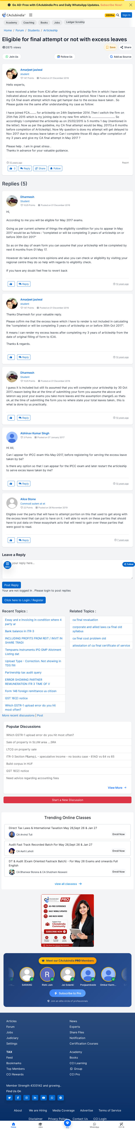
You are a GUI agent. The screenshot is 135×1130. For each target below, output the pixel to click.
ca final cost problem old (89, 638)
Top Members (15, 1068)
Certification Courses (84, 1043)
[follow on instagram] (26, 1097)
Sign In (126, 14)
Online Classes (67, 817)
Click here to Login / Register (23, 600)
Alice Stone (28, 499)
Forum (10, 1026)
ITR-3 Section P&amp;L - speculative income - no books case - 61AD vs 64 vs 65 (60, 756)
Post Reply (11, 585)
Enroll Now (118, 834)
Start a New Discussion (67, 800)
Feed (9, 1057)
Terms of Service (110, 1110)
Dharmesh (27, 197)
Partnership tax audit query (23, 672)
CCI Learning (78, 1063)
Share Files (77, 1032)
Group (77, 1068)
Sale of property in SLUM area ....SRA (31, 742)
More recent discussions (18, 715)
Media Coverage (64, 1110)
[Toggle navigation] (30, 15)
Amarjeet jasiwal (31, 69)
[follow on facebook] (18, 1097)
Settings (11, 1043)
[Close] (131, 5)
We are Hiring (38, 1110)
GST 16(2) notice (16, 698)
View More (115, 787)
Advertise (86, 1110)
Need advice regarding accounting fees (32, 778)
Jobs (57, 22)
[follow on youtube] (43, 1097)
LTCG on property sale (21, 749)
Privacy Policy (57, 1119)
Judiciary (12, 1038)
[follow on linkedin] (35, 1097)
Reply (26, 168)
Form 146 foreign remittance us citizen (30, 691)
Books (44, 22)
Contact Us (80, 1119)
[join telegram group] (60, 1097)
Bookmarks (13, 1063)
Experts (75, 1026)
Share (41, 168)
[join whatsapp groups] (52, 1097)
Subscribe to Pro (70, 993)
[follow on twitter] (9, 1097)
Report (125, 162)
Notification (77, 1038)
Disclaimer (36, 1119)
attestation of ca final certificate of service (101, 645)
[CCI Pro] (67, 921)
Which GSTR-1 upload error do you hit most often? (40, 735)
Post (40, 715)
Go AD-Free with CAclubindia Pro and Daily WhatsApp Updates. (67, 5)
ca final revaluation (85, 619)
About (18, 1110)
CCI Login (100, 1119)
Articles (11, 1021)
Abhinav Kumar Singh (34, 433)
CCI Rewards (15, 1074)
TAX (9, 1052)
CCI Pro (75, 1074)
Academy (11, 22)
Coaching (28, 22)
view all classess (66, 884)
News (73, 1021)
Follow (57, 168)
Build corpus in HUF (19, 763)
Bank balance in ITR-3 (19, 631)
